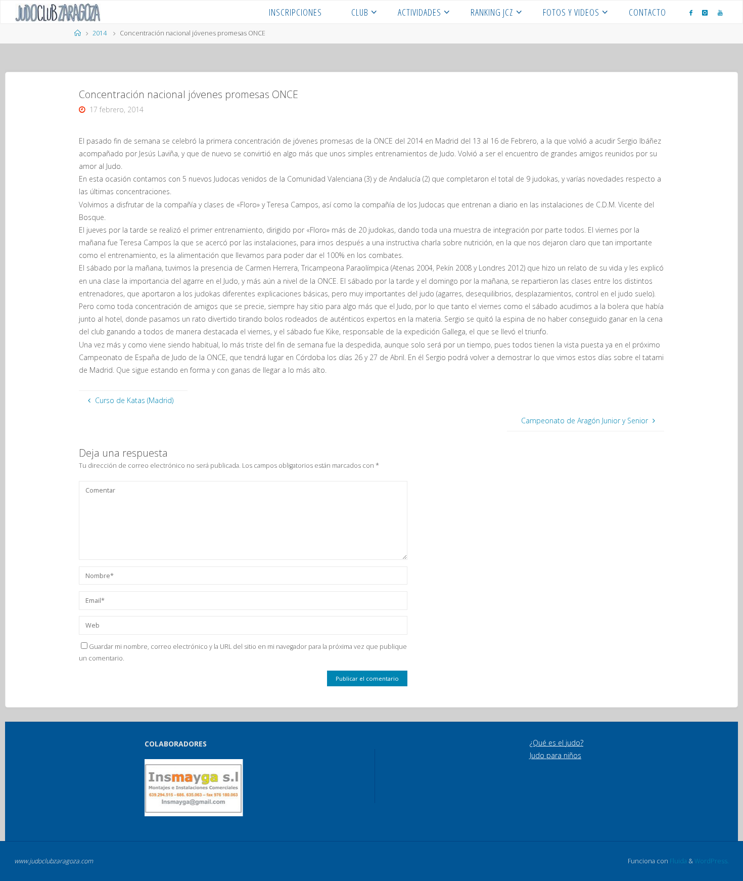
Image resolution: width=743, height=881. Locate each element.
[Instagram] (705, 12)
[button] (158, 787)
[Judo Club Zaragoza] (58, 12)
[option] (194, 787)
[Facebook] (691, 12)
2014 (99, 33)
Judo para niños (555, 755)
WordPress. (711, 861)
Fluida (677, 861)
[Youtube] (720, 12)
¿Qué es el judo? (556, 742)
